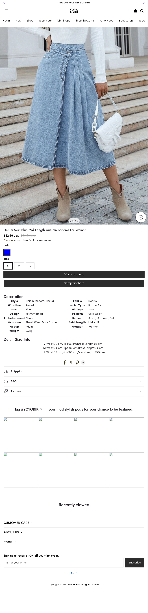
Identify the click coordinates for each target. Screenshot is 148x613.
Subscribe (135, 562)
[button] (6, 10)
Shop (30, 20)
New (18, 20)
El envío (8, 240)
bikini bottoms (85, 20)
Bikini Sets (45, 20)
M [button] (19, 266)
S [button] (8, 266)
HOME (6, 20)
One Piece (106, 20)
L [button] (30, 266)
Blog (142, 20)
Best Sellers (126, 20)
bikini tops (63, 20)
